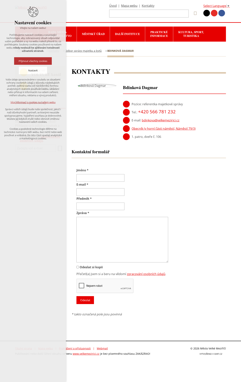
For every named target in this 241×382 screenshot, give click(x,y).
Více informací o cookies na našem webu (33, 102)
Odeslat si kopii (91, 267)
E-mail (82, 185)
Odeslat (85, 300)
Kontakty (148, 6)
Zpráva (82, 213)
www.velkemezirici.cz (86, 353)
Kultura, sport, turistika (191, 34)
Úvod (113, 6)
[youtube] (214, 13)
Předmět (84, 199)
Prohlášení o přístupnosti (75, 348)
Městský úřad (93, 34)
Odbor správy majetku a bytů (83, 51)
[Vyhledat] (194, 13)
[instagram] (206, 13)
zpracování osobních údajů (146, 274)
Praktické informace (159, 34)
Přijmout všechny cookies (33, 61)
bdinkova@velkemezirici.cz (160, 120)
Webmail (102, 348)
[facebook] (221, 13)
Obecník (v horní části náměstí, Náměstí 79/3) (164, 129)
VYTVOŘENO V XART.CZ (211, 353)
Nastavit (33, 70)
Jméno (82, 170)
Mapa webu (129, 6)
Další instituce (127, 34)
